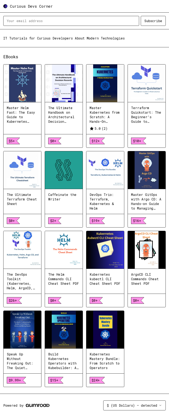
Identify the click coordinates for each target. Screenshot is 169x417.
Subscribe (153, 21)
